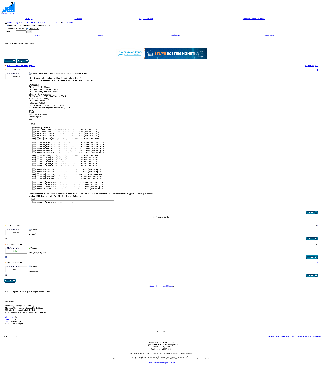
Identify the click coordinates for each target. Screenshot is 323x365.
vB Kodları (9, 317)
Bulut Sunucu (153, 363)
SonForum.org (282, 337)
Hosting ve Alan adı (167, 363)
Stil (316, 66)
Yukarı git (317, 337)
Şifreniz (7, 31)
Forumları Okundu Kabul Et (254, 19)
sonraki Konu (167, 286)
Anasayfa (28, 19)
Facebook (78, 19)
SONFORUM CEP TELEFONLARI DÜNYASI (40, 22)
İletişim (271, 337)
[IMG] (7, 321)
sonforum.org (12, 22)
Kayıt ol (37, 35)
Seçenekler (309, 66)
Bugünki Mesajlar (146, 19)
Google (100, 35)
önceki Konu (155, 286)
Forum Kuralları (304, 337)
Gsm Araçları (67, 22)
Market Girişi (269, 35)
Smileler (8, 319)
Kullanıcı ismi (10, 29)
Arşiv (292, 337)
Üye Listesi (175, 35)
